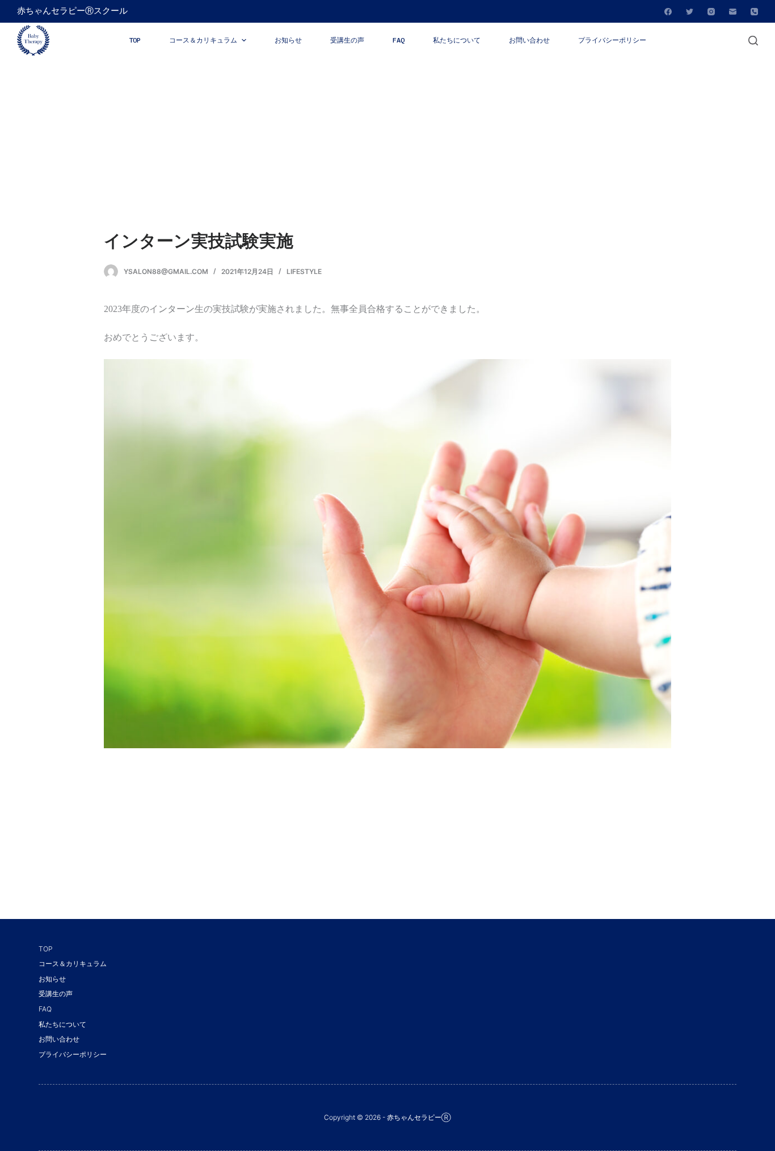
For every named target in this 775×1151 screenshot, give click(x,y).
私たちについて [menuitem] (457, 40)
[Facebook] (668, 11)
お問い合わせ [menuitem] (529, 40)
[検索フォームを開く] (753, 40)
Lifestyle (304, 271)
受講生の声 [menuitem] (347, 40)
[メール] (732, 11)
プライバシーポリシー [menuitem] (612, 40)
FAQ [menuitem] (399, 40)
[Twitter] (689, 11)
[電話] (754, 11)
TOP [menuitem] (135, 40)
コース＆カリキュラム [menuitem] (203, 40)
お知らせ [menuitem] (288, 40)
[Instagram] (711, 11)
